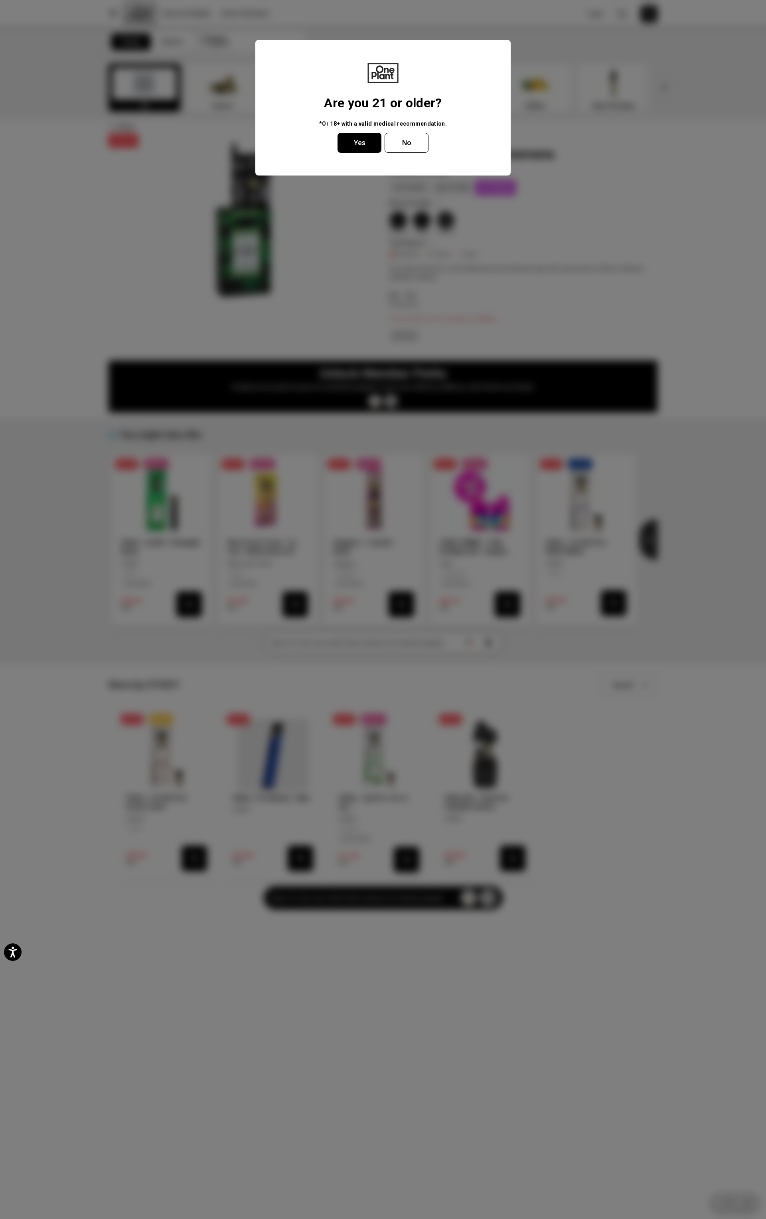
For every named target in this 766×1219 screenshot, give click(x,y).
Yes (359, 142)
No (406, 142)
